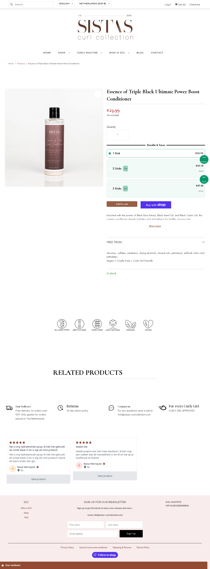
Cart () (181, 4)
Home (47, 52)
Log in (168, 4)
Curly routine (88, 52)
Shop (62, 52)
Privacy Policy (67, 547)
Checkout (194, 4)
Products (21, 63)
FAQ (26, 517)
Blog (140, 52)
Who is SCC (117, 52)
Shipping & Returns (122, 547)
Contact (157, 52)
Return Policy (143, 547)
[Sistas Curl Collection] (105, 30)
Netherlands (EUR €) (93, 3)
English (64, 3)
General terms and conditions (93, 547)
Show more (155, 226)
